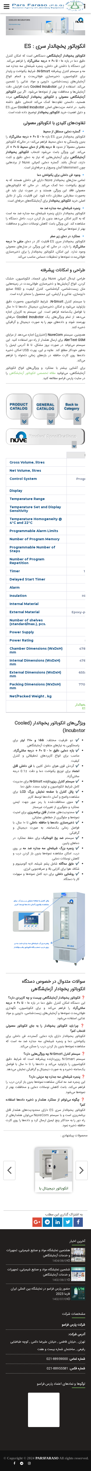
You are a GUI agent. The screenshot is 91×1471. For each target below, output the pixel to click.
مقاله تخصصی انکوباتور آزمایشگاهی (32, 373)
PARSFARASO (47, 1458)
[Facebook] (14, 1463)
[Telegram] (21, 1463)
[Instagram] (29, 1463)
